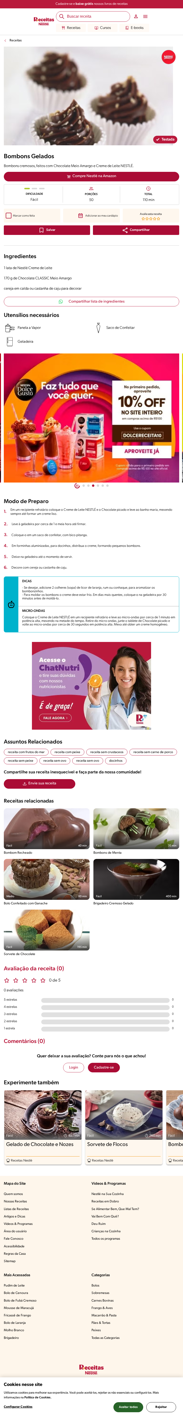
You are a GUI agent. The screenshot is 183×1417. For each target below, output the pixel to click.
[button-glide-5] (107, 485)
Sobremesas (100, 1293)
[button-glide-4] (103, 485)
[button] (136, 230)
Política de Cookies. (37, 1397)
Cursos (105, 28)
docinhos (115, 761)
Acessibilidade (14, 1246)
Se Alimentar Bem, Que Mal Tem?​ (115, 1209)
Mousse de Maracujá (19, 1308)
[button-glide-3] (98, 485)
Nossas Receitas (15, 1201)
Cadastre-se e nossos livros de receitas (92, 4)
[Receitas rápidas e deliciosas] (91, 418)
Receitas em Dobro (105, 1201)
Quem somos (13, 1194)
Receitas (73, 28)
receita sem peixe (20, 761)
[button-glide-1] (88, 485)
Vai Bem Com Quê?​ (105, 1216)
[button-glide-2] (93, 485)
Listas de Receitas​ (16, 1209)
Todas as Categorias (106, 1338)
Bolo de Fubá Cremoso (20, 1301)
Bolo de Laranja (15, 1323)
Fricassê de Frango (17, 1315)
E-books (137, 28)
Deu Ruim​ (99, 1224)
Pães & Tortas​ (101, 1323)
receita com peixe (67, 752)
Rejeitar (161, 1407)
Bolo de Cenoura (16, 1293)
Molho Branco (14, 1330)
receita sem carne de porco (153, 752)
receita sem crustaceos (106, 752)
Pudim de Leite (14, 1285)
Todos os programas (106, 1239)
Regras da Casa (15, 1254)
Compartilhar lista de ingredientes (97, 302)
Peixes (96, 1330)
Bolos (95, 1285)
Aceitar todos (128, 1407)
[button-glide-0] (83, 485)
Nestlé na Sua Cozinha (108, 1194)
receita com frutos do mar (26, 752)
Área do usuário (15, 1231)
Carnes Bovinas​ (103, 1301)
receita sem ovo (54, 761)
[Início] (44, 22)
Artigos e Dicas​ (14, 1216)
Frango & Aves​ (102, 1308)
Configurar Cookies (18, 1406)
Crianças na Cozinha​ (106, 1231)
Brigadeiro (11, 1338)
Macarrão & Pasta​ (104, 1315)
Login (73, 1068)
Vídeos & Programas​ (18, 1224)
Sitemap (9, 1261)
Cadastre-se (104, 1068)
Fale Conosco (13, 1239)
